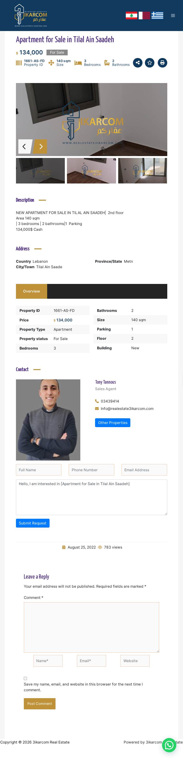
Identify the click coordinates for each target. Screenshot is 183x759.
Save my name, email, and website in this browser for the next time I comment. (83, 687)
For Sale (61, 338)
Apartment (63, 329)
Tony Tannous (105, 382)
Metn (128, 261)
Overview (31, 291)
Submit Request (32, 523)
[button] (169, 745)
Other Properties (112, 422)
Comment (33, 597)
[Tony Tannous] (48, 419)
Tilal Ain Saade (49, 267)
